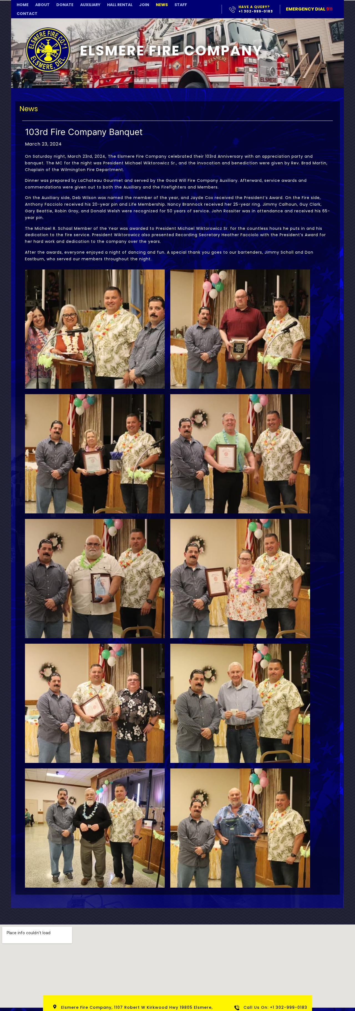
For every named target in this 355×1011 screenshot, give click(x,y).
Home (23, 4)
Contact (27, 13)
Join (144, 4)
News (162, 4)
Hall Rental (120, 4)
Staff (180, 4)
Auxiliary (90, 4)
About (42, 4)
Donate (64, 4)
